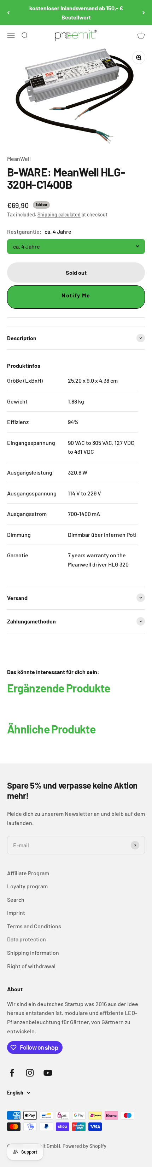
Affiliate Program (28, 873)
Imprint (16, 912)
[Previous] (8, 13)
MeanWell (19, 158)
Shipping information (33, 952)
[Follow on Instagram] (30, 1073)
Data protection (26, 939)
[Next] (143, 13)
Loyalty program (27, 886)
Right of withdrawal (31, 966)
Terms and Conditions (34, 926)
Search (15, 899)
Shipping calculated (59, 214)
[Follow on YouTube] (48, 1073)
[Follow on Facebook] (12, 1073)
